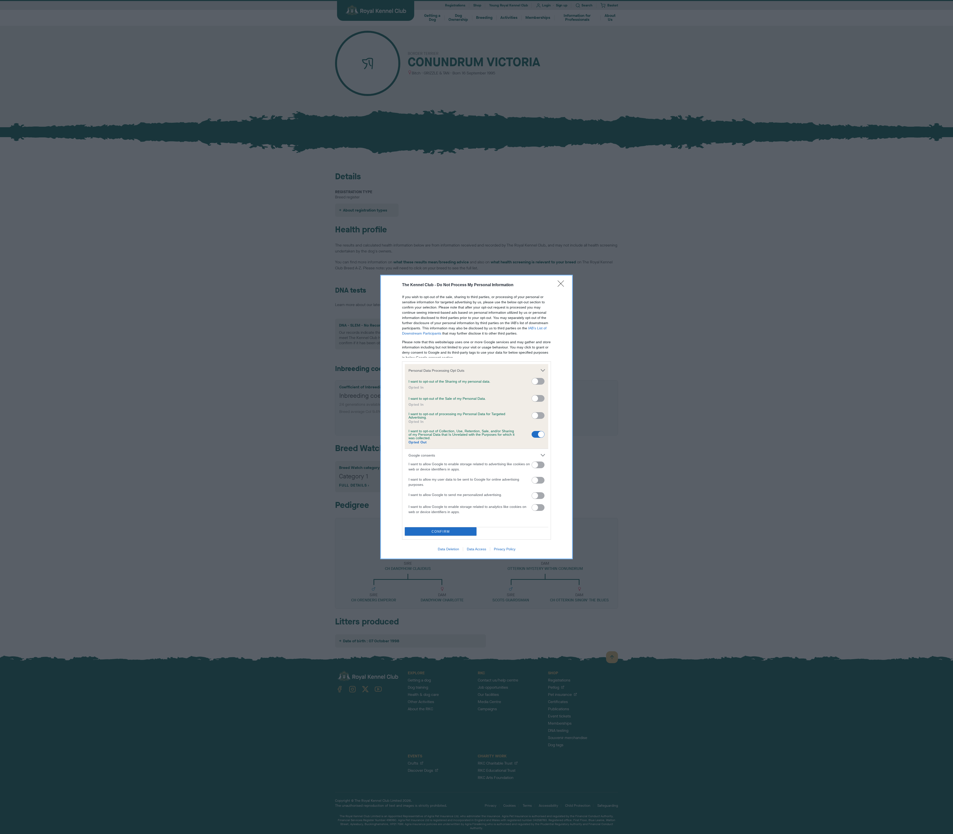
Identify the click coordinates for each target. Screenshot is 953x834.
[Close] (562, 285)
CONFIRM (441, 531)
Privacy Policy (504, 549)
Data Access (476, 549)
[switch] (538, 381)
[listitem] (476, 370)
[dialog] (476, 417)
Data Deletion (448, 549)
